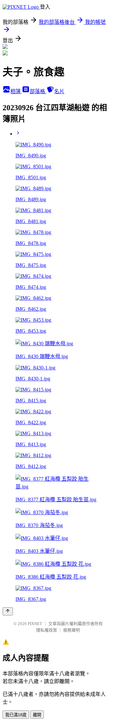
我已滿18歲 (15, 714)
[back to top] (8, 611)
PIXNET (35, 623)
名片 (59, 91)
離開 (37, 714)
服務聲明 (71, 630)
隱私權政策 (46, 630)
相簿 (16, 91)
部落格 (38, 91)
